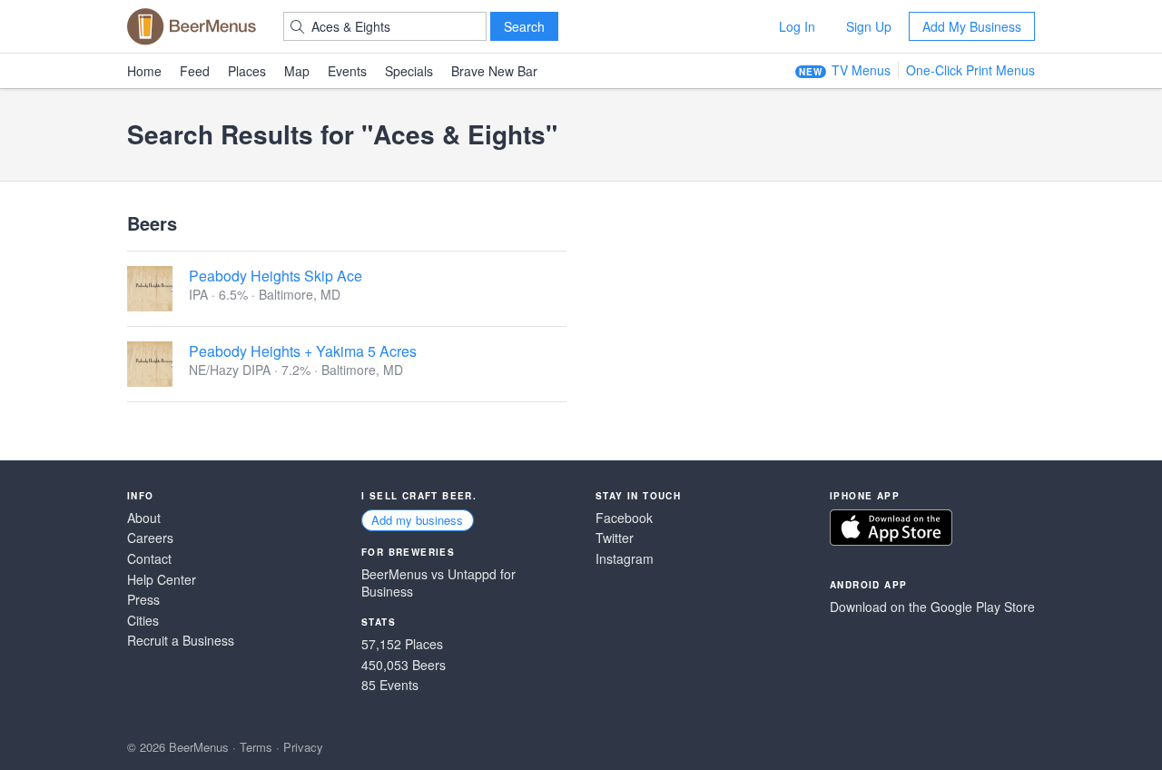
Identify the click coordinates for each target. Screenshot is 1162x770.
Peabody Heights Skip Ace (275, 275)
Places (247, 71)
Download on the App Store (891, 527)
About (144, 518)
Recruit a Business (180, 640)
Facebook (624, 518)
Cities (143, 620)
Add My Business (971, 26)
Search (524, 26)
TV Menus (861, 70)
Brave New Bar (494, 71)
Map (297, 71)
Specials (409, 71)
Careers (150, 538)
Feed (195, 71)
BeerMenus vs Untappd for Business (438, 583)
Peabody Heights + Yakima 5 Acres (303, 351)
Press (143, 599)
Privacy (303, 746)
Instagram (625, 559)
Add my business (417, 519)
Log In (797, 26)
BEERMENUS (191, 26)
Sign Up (868, 26)
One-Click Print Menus (970, 70)
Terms (256, 746)
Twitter (615, 538)
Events (347, 71)
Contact (149, 559)
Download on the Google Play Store (932, 607)
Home (144, 71)
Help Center (161, 579)
